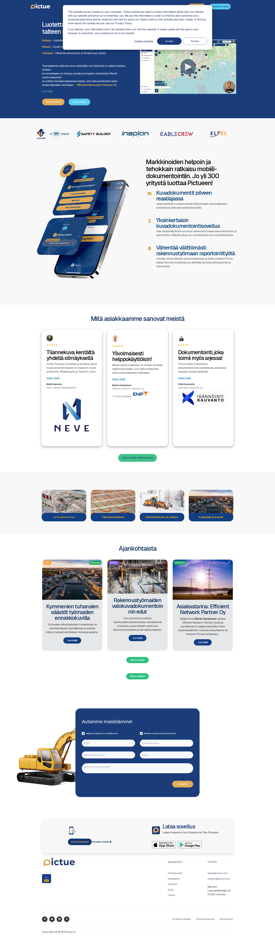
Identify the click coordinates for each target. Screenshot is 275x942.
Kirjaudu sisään (100, 841)
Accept (169, 41)
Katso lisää (52, 378)
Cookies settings (143, 41)
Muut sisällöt (137, 676)
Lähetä (182, 784)
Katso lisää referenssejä (137, 457)
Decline (195, 41)
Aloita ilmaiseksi (80, 841)
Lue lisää (47, 91)
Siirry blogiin (137, 660)
